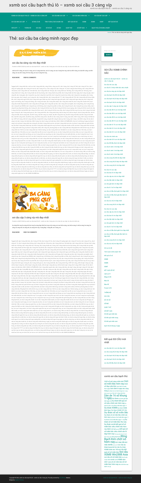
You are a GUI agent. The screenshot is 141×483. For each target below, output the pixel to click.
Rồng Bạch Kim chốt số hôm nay (80, 127)
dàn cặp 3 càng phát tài (66, 276)
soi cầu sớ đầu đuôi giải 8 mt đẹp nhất (116, 191)
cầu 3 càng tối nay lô (67, 106)
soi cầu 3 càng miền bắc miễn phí (70, 138)
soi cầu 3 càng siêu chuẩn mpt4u (52, 140)
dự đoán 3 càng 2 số (20, 282)
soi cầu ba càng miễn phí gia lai (77, 313)
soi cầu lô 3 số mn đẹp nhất (113, 227)
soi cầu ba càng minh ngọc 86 (54, 158)
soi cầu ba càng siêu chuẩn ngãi (81, 162)
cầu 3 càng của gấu (85, 93)
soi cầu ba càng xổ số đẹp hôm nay (67, 169)
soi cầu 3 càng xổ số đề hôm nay (79, 304)
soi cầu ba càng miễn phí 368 (25, 153)
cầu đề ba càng (30, 116)
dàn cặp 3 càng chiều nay (64, 269)
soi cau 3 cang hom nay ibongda (57, 136)
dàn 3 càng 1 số (74, 119)
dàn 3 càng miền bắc (61, 267)
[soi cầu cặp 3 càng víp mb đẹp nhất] (36, 212)
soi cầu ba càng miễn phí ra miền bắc (35, 158)
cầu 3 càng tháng (78, 103)
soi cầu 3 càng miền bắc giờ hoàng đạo (49, 138)
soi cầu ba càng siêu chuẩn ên (39, 162)
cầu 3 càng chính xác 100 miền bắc (27, 90)
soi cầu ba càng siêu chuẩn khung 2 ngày (60, 162)
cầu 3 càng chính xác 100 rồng (63, 90)
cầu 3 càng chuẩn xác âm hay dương (35, 93)
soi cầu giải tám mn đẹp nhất (113, 223)
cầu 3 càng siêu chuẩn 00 (66, 101)
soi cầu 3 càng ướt (84, 143)
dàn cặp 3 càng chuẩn (77, 269)
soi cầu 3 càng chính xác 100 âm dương (35, 130)
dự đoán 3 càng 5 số (32, 282)
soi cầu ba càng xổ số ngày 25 (85, 169)
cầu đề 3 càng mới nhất (72, 114)
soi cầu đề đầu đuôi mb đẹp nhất (114, 143)
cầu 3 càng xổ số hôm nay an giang (64, 108)
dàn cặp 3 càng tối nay (43, 278)
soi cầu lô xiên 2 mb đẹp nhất (113, 147)
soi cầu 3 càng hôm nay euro (39, 136)
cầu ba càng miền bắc (84, 112)
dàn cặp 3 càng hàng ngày (79, 271)
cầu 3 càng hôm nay (31, 95)
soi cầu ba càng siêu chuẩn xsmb (77, 321)
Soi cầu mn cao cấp (18, 22)
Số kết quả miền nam (111, 321)
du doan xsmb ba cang (81, 280)
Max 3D (106, 281)
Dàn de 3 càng (70, 278)
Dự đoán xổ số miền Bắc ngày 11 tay (114, 419)
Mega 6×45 (107, 277)
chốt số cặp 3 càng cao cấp (85, 263)
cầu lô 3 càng (63, 116)
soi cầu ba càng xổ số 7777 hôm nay (30, 169)
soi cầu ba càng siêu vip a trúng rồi (53, 164)
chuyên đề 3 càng (42, 119)
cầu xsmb (70, 116)
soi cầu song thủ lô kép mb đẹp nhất (115, 161)
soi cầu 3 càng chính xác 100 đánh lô (57, 130)
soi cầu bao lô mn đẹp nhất (113, 215)
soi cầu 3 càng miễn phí (86, 138)
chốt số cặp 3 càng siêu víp (49, 265)
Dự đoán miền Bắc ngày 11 (119, 405)
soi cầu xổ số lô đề (53, 332)
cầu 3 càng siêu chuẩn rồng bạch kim (34, 254)
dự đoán (115, 398)
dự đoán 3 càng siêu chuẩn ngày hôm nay (43, 125)
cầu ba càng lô (73, 112)
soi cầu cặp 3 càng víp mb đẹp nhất (30, 217)
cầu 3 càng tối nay (89, 103)
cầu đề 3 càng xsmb (19, 116)
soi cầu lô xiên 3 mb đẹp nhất (113, 150)
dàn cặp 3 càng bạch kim (35, 269)
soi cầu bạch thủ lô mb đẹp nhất (114, 102)
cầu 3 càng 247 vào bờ (30, 88)
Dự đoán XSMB (110, 408)
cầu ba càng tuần (24, 114)
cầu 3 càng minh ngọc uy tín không (65, 252)
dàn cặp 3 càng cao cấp (49, 269)
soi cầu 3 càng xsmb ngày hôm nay (57, 149)
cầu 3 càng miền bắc (42, 97)
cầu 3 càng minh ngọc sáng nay (74, 99)
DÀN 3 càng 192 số (85, 119)
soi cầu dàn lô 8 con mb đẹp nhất (114, 139)
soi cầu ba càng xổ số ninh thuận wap (21, 171)
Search (108, 54)
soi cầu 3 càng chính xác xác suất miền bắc (63, 134)
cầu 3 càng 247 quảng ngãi (60, 241)
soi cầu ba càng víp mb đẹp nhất (29, 62)
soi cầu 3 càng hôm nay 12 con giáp (32, 295)
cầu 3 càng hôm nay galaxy (78, 95)
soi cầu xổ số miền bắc (113, 457)
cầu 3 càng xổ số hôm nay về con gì (72, 110)
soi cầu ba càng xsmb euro (59, 171)
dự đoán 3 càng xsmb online (33, 127)
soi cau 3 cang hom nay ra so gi (41, 297)
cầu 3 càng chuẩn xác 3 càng (48, 245)
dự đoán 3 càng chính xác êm (46, 123)
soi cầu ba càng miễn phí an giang (43, 153)
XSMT (101, 22)
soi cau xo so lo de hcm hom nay (39, 332)
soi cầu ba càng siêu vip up (82, 166)
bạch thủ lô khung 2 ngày (101, 28)
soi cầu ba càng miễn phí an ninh (62, 153)
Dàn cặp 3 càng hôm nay (41, 273)
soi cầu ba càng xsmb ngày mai (63, 330)
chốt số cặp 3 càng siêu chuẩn (33, 265)
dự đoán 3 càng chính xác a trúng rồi (27, 123)
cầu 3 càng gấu (20, 95)
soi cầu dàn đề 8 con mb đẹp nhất (115, 117)
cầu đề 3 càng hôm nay (59, 114)
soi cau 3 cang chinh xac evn (35, 293)
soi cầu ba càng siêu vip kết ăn (67, 323)
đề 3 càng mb (45, 127)
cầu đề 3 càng (34, 114)
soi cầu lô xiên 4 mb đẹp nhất (113, 154)
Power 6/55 (108, 288)
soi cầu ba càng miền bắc (71, 310)
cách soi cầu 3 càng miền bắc (36, 86)
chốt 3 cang (77, 116)
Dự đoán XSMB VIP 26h (119, 410)
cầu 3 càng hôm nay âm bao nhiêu (61, 95)
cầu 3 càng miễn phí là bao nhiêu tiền (57, 249)
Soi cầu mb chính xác (79, 15)
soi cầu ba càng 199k (80, 151)
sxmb (116, 459)
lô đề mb (77, 286)
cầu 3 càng (63, 86)
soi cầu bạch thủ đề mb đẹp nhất (114, 95)
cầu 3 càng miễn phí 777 (55, 97)
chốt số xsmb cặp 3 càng (64, 265)
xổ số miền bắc (116, 462)
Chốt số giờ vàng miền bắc (113, 381)
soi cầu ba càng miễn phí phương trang (76, 156)
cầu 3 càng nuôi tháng (28, 101)
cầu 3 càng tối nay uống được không (25, 258)
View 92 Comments (29, 77)
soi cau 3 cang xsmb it (40, 149)
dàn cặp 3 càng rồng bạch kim (81, 276)
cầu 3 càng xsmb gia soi (27, 112)
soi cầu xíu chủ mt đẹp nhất (113, 201)
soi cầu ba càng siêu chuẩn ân (22, 162)
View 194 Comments (30, 232)
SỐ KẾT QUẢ (81, 28)
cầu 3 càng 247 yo (42, 88)
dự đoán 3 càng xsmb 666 (82, 125)
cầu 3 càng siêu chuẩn (53, 101)
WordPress (62, 477)
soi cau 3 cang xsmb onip (74, 149)
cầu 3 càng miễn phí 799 (69, 97)
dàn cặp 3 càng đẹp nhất (52, 271)
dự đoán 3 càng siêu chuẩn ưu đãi (64, 125)
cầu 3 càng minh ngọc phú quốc (57, 99)
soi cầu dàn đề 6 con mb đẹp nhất (115, 113)
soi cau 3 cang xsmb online (69, 308)
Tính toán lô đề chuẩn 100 (54, 22)
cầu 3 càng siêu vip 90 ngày (36, 103)
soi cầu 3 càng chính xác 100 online (45, 291)
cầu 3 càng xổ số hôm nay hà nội (83, 108)
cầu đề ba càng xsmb (41, 116)
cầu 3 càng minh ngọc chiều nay (38, 99)
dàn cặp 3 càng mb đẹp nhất (67, 273)
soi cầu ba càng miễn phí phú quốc (55, 156)
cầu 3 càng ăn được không (74, 88)
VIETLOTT (14, 28)
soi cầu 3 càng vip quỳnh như (49, 145)
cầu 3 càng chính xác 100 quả (46, 90)
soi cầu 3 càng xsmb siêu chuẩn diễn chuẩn (27, 151)
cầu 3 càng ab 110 (61, 88)
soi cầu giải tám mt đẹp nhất (113, 184)
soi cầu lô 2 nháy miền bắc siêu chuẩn (116, 87)
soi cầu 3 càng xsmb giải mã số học (24, 149)
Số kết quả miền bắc (110, 314)
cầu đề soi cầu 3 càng (53, 116)
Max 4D (106, 284)
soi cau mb (119, 442)
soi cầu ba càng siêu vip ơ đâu (43, 166)
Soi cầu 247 (115, 445)
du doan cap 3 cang (55, 280)
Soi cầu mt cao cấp (100, 15)
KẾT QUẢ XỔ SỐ (113, 22)
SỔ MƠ (59, 28)
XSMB (84, 22)
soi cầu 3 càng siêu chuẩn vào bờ (70, 140)
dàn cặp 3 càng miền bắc (18, 276)
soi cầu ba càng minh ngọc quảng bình (50, 160)
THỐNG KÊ (28, 28)
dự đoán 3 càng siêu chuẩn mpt (22, 125)
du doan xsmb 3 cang (68, 280)
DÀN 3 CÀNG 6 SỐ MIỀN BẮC (64, 121)
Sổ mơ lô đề (36, 22)
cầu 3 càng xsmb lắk (40, 112)
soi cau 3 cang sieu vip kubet (56, 143)
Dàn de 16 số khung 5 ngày (80, 121)
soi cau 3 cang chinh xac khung (22, 134)
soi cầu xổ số (25, 332)
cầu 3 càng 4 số (51, 88)
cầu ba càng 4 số (64, 112)
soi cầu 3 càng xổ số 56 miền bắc (81, 145)
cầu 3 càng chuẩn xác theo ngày (70, 93)
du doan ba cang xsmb (43, 280)
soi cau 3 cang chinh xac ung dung (41, 134)
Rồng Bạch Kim (116, 436)
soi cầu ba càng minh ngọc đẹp (76, 317)
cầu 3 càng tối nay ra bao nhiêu (82, 106)
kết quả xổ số (73, 22)
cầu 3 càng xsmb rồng (52, 112)
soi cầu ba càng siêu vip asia (72, 164)
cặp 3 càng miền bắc (24, 241)
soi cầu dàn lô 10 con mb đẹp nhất (115, 124)
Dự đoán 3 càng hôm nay (40, 284)
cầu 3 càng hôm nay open (86, 247)
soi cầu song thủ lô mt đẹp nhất (114, 204)
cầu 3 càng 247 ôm (83, 86)
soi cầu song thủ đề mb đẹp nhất (114, 158)
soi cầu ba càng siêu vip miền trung (25, 166)
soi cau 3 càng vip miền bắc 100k (31, 145)
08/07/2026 (21, 66)
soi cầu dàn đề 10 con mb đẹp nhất (115, 121)
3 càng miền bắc (23, 86)
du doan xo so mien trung (115, 391)
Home (109, 32)
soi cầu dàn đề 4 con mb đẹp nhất (115, 110)
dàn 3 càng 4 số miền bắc (49, 121)
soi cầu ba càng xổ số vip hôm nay (42, 171)
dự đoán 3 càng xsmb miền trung (49, 286)
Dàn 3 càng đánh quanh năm (47, 267)
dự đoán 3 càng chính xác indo (63, 123)
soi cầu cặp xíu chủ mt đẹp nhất (114, 176)
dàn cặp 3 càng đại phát (24, 271)
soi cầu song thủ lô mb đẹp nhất (114, 165)
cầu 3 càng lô (23, 97)
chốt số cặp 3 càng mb (17, 265)
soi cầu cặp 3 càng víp (78, 330)
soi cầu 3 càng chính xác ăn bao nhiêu (68, 132)
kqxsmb (117, 429)
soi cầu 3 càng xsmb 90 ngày (71, 147)
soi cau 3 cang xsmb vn (66, 151)
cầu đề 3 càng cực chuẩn (45, 114)
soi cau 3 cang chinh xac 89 (33, 132)
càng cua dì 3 (56, 86)
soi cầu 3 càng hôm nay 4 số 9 (22, 136)
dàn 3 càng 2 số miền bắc (24, 121)
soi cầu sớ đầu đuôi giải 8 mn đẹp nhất (116, 230)
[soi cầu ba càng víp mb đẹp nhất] (37, 57)
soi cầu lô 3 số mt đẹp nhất (113, 187)
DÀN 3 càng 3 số (36, 121)
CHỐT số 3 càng (18, 119)
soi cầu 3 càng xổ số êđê (32, 147)
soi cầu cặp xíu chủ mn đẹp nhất (114, 212)
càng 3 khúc (48, 86)
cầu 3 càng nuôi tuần (40, 101)
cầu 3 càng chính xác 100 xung (80, 90)
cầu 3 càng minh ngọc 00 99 (21, 99)
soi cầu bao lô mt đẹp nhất (112, 173)
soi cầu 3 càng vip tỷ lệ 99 (65, 145)
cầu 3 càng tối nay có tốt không (34, 106)
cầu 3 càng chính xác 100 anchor (43, 243)
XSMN (93, 22)
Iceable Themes (19, 480)
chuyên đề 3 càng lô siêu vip (55, 119)
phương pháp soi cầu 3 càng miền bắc (60, 127)
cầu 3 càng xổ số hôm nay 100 (46, 108)
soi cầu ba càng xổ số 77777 (49, 169)
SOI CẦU (38, 28)
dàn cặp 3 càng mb (53, 273)
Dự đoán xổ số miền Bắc (116, 412)
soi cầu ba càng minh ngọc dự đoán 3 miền (75, 158)
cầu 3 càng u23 (33, 108)
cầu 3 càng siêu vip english (65, 103)
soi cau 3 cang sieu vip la (71, 143)
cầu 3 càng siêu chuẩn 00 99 (81, 101)
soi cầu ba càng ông (68, 319)
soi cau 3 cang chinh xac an (49, 132)
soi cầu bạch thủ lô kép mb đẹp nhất (115, 99)
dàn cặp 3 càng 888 (22, 269)
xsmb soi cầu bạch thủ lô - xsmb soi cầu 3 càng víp (40, 66)
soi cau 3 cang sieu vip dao (39, 143)
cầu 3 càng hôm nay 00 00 (44, 95)
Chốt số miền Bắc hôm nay (116, 382)
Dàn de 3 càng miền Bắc (80, 278)
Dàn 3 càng (66, 119)
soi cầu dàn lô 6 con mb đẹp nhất (114, 132)
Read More (16, 77)
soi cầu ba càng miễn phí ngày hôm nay (34, 156)
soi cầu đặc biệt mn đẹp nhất (113, 219)
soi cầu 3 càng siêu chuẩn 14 (34, 140)
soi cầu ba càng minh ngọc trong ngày (72, 160)
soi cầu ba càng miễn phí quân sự (79, 315)
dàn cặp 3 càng (72, 267)
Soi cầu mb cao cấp (58, 15)
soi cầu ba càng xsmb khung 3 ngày (77, 171)
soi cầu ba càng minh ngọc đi (31, 160)
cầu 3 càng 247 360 (72, 86)
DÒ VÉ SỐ (49, 28)
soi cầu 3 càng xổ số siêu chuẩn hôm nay (51, 147)
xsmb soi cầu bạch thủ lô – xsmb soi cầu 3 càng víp (60, 5)
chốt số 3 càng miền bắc (29, 119)
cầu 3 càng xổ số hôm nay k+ (36, 110)
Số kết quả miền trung (111, 317)
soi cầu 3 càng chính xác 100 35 (47, 289)
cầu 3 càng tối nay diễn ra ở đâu (52, 106)
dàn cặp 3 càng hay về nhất (26, 273)
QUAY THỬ (69, 28)
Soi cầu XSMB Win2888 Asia (31, 173)
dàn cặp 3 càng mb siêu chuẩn (84, 273)
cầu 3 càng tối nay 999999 (18, 106)
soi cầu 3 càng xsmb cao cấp (68, 306)
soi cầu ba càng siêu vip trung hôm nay (63, 166)
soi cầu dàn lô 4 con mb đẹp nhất (114, 128)
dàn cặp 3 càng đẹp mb (38, 271)
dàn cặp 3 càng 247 (82, 267)
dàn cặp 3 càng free (65, 271)
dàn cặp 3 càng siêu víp (30, 278)
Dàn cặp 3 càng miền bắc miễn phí (35, 276)
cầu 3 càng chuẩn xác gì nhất (53, 93)
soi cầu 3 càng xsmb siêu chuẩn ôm (50, 151)
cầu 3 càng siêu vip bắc (51, 103)
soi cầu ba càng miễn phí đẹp (80, 153)
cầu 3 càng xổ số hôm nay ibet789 (26, 260)
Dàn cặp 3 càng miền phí (52, 276)
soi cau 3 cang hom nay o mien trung (77, 136)
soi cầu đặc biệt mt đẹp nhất (113, 180)
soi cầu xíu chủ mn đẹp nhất (113, 243)
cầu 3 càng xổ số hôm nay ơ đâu (53, 110)
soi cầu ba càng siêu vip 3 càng (34, 164)
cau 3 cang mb (32, 97)
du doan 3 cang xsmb (30, 280)
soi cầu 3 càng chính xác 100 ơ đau (77, 130)
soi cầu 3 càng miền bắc (31, 138)
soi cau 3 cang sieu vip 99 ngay (82, 299)
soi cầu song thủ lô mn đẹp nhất (114, 240)
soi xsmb (111, 459)
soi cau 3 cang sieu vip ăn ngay (23, 143)
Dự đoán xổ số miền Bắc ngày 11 (119, 417)
